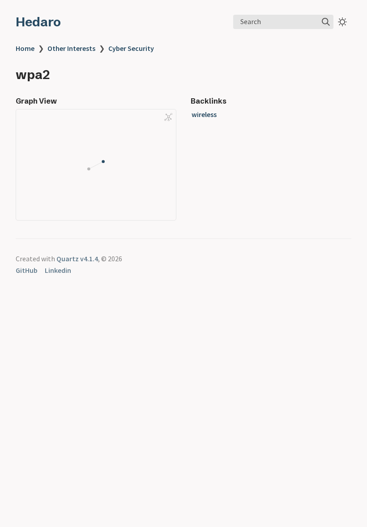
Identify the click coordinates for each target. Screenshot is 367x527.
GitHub (27, 270)
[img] (326, 22)
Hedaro (38, 21)
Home (25, 48)
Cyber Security (131, 48)
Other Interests (71, 48)
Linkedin (58, 270)
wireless (204, 114)
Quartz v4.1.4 (77, 258)
